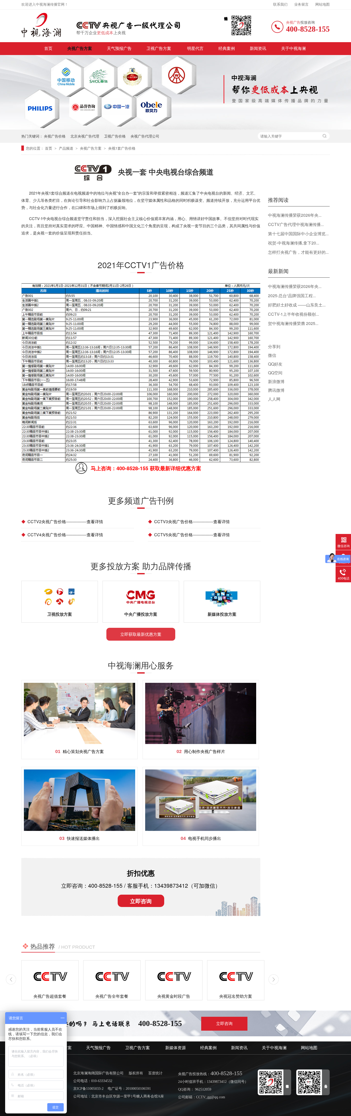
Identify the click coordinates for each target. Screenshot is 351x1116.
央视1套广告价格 (121, 148)
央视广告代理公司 (145, 136)
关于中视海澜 (293, 48)
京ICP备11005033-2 (88, 1089)
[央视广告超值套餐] (50, 976)
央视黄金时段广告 (173, 996)
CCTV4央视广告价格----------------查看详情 (62, 535)
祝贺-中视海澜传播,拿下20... (293, 243)
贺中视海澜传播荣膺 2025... (293, 323)
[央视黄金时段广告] (173, 976)
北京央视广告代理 (84, 136)
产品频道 (66, 148)
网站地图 (322, 4)
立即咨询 (141, 901)
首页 (48, 48)
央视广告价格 (55, 136)
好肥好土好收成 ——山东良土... (297, 305)
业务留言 (301, 4)
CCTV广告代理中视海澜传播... (296, 224)
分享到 (274, 346)
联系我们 (280, 4)
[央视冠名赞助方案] (235, 976)
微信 (272, 355)
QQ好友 (275, 364)
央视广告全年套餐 (111, 996)
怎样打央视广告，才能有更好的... (298, 252)
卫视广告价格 (115, 136)
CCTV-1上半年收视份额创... (293, 314)
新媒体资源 (175, 1048)
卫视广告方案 (159, 48)
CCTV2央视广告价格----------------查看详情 (62, 521)
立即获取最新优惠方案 (140, 634)
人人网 (274, 399)
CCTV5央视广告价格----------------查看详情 (189, 535)
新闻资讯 (258, 48)
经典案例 (226, 48)
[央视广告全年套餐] (112, 976)
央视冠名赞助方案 (235, 996)
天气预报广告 (119, 48)
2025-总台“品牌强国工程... (292, 295)
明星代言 (195, 48)
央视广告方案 (79, 48)
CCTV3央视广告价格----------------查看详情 (189, 521)
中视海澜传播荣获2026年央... (294, 215)
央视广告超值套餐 (49, 996)
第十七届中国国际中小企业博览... (298, 234)
